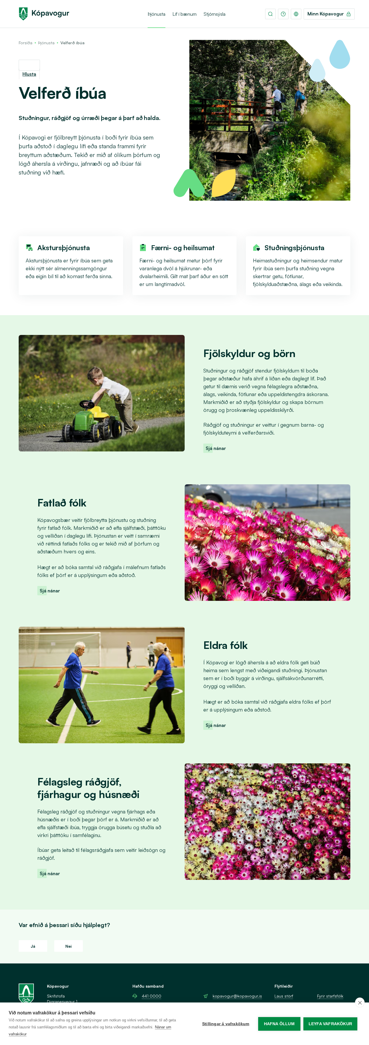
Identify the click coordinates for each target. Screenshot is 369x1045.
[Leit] (270, 14)
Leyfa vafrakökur (330, 1024)
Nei (68, 946)
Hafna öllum (279, 1024)
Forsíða (25, 42)
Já (33, 946)
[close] (360, 1002)
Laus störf (283, 995)
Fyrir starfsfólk (330, 995)
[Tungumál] (296, 14)
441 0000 (151, 995)
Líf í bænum (184, 14)
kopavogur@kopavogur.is (237, 995)
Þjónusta (156, 14)
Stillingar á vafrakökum (225, 1024)
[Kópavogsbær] (44, 14)
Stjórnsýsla (214, 14)
